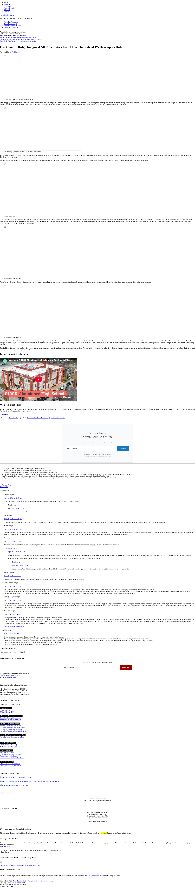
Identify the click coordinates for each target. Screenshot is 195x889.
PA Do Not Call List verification (10, 765)
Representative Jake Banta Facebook (12, 758)
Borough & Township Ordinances (11, 716)
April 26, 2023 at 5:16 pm (12, 586)
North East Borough (43, 418)
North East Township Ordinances (10, 720)
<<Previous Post (5, 485)
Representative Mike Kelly (8, 745)
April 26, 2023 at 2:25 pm (12, 541)
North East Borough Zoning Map (10, 725)
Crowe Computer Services (44, 881)
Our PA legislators (6, 750)
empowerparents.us (9, 677)
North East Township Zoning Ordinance (13, 731)
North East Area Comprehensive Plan (13, 735)
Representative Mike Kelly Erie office (12, 746)
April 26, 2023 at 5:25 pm (12, 600)
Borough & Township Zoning (10, 723)
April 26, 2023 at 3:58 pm (12, 576)
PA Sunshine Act (6, 708)
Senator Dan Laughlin (7, 752)
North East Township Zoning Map (11, 729)
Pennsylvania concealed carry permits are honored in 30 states (20, 865)
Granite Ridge (31, 418)
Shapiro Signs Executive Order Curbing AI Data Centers (18, 37)
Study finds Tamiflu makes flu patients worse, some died (18, 41)
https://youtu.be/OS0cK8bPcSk (14, 626)
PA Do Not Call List (7, 762)
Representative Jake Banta (8, 756)
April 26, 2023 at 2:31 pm (16, 552)
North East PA (13, 418)
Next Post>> (4, 487)
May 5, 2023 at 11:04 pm (12, 614)
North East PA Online (7, 15)
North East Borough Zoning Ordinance (12, 727)
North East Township (58, 418)
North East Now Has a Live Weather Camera (16, 777)
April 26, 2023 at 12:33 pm (13, 498)
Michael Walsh (6, 846)
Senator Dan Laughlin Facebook (10, 754)
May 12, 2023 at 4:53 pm (12, 633)
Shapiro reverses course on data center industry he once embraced (21, 39)
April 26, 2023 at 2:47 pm (20, 565)
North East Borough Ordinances (10, 718)
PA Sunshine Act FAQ (7, 712)
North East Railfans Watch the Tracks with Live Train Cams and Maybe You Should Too (30, 781)
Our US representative (8, 743)
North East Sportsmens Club (92, 876)
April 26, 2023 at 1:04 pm (12, 529)
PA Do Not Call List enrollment (10, 764)
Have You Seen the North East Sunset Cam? (16, 785)
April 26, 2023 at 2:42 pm (16, 508)
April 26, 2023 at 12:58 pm (13, 519)
